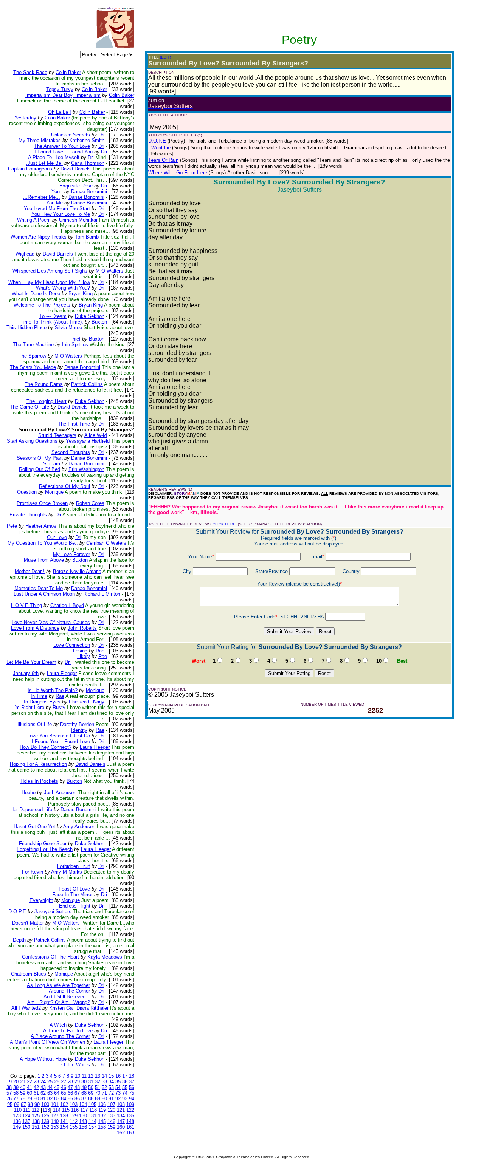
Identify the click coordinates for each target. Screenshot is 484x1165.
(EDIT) (165, 57)
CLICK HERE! (225, 524)
